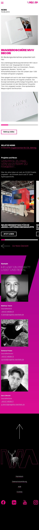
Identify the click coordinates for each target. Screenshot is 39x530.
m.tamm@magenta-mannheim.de (12, 314)
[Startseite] (32, 2)
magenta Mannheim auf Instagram (36, 502)
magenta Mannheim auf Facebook (3, 502)
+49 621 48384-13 (7, 356)
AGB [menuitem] (19, 487)
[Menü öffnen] (2, 2)
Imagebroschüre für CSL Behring (23, 148)
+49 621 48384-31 (7, 312)
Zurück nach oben (19, 444)
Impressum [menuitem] (19, 476)
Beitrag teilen (9, 132)
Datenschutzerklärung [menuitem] (19, 481)
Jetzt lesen (9, 234)
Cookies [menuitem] (19, 492)
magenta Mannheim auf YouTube (25, 502)
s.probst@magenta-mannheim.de (12, 359)
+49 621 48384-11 (7, 401)
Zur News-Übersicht (20, 246)
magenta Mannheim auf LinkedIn (14, 502)
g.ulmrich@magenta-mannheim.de (13, 404)
